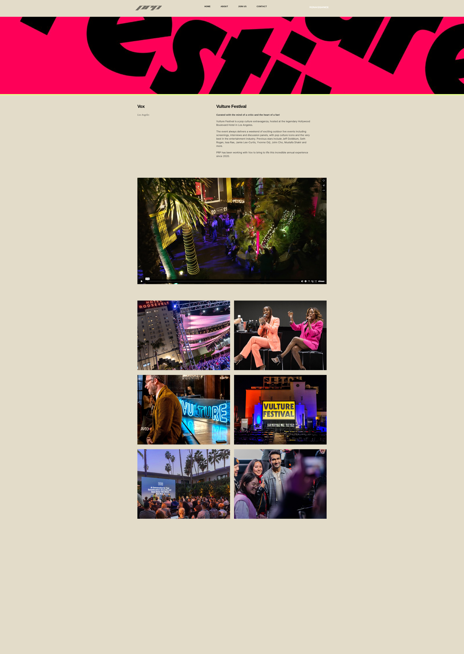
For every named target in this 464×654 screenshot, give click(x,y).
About (224, 6)
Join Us (242, 6)
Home (207, 6)
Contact (262, 6)
